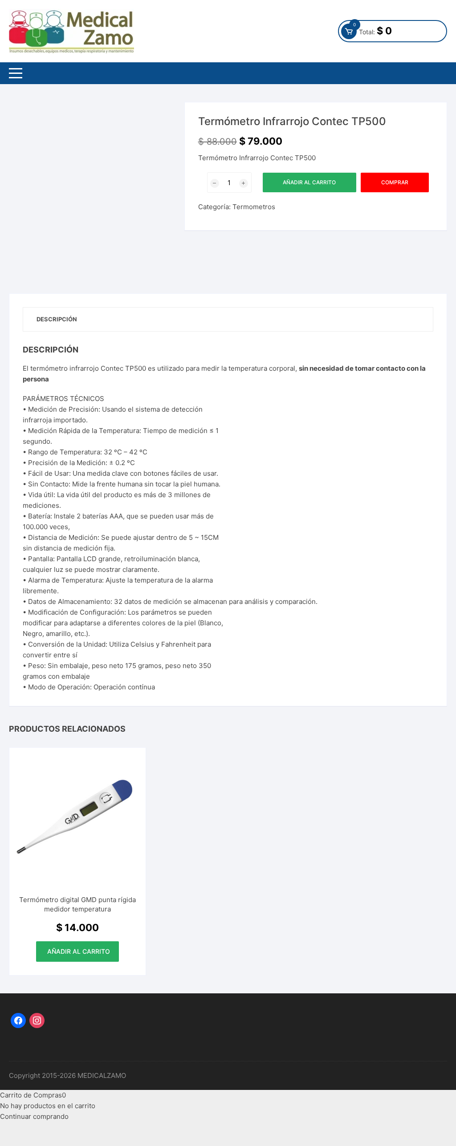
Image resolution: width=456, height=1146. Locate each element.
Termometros (253, 206)
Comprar (394, 182)
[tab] (56, 319)
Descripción (57, 319)
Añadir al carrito (309, 182)
